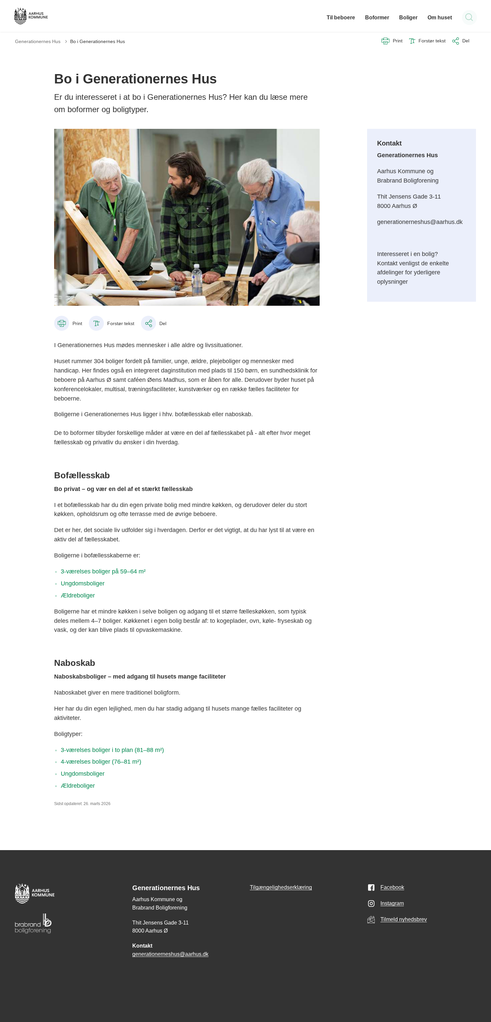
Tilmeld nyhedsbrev (403, 919)
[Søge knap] (469, 17)
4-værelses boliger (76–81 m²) (101, 761)
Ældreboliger (78, 595)
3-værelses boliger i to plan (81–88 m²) (112, 750)
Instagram (392, 903)
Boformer (377, 17)
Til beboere (341, 17)
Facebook (392, 887)
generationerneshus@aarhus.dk (170, 954)
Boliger (408, 17)
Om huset (440, 17)
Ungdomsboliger (83, 583)
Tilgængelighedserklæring (281, 887)
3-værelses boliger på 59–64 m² (103, 571)
